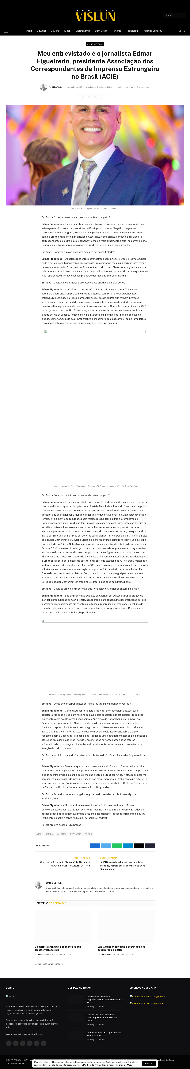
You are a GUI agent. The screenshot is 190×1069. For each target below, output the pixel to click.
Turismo (116, 30)
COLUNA (49, 834)
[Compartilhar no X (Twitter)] (86, 96)
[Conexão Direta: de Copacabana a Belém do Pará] (76, 1035)
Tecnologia (132, 30)
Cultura (55, 30)
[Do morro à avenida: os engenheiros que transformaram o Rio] (63, 926)
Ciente (148, 1063)
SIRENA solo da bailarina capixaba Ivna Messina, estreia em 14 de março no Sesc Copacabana (122, 865)
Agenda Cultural (153, 30)
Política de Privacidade (94, 1065)
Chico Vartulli (95, 44)
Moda (67, 30)
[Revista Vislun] (95, 15)
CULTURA (61, 834)
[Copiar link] (110, 96)
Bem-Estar (101, 30)
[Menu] (6, 31)
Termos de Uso (123, 1065)
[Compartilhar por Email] (104, 96)
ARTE (39, 834)
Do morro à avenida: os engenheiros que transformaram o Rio (58, 948)
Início (29, 30)
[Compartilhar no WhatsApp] (92, 96)
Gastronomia (83, 30)
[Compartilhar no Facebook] (80, 96)
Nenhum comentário (126, 87)
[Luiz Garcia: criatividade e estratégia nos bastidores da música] (126, 926)
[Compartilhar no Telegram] (98, 96)
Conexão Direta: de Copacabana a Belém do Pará (104, 1034)
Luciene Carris (44, 954)
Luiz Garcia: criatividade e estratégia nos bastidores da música (121, 948)
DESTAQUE (75, 834)
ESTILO (88, 834)
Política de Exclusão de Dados (160, 1060)
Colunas (41, 30)
